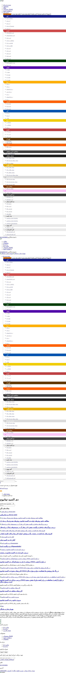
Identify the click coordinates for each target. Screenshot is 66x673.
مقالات (5, 241)
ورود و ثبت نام (7, 5)
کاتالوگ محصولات (8, 9)
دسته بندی (6, 12)
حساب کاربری (7, 630)
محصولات (5, 6)
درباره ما (5, 244)
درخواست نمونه (7, 11)
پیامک (6, 652)
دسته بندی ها (6, 256)
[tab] (7, 14)
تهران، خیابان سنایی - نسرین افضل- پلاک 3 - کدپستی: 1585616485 (17, 670)
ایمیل (2, 652)
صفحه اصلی (6, 494)
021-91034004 (4, 237)
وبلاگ (4, 8)
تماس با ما (6, 246)
